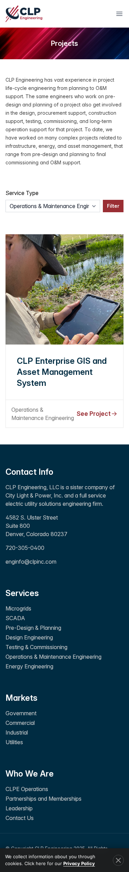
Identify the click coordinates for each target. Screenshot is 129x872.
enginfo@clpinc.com (31, 561)
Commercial (20, 722)
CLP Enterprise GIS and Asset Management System (62, 372)
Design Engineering (29, 637)
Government (21, 713)
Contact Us (20, 817)
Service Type (22, 192)
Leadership (19, 808)
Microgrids (18, 608)
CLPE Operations (27, 789)
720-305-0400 (25, 547)
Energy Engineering (29, 666)
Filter (113, 206)
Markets (21, 698)
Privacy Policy (79, 863)
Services (22, 593)
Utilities (14, 742)
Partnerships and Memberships (44, 798)
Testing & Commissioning (36, 647)
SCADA (15, 618)
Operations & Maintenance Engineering (53, 656)
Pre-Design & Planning (33, 627)
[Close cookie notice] (118, 860)
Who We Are (30, 774)
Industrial (17, 732)
